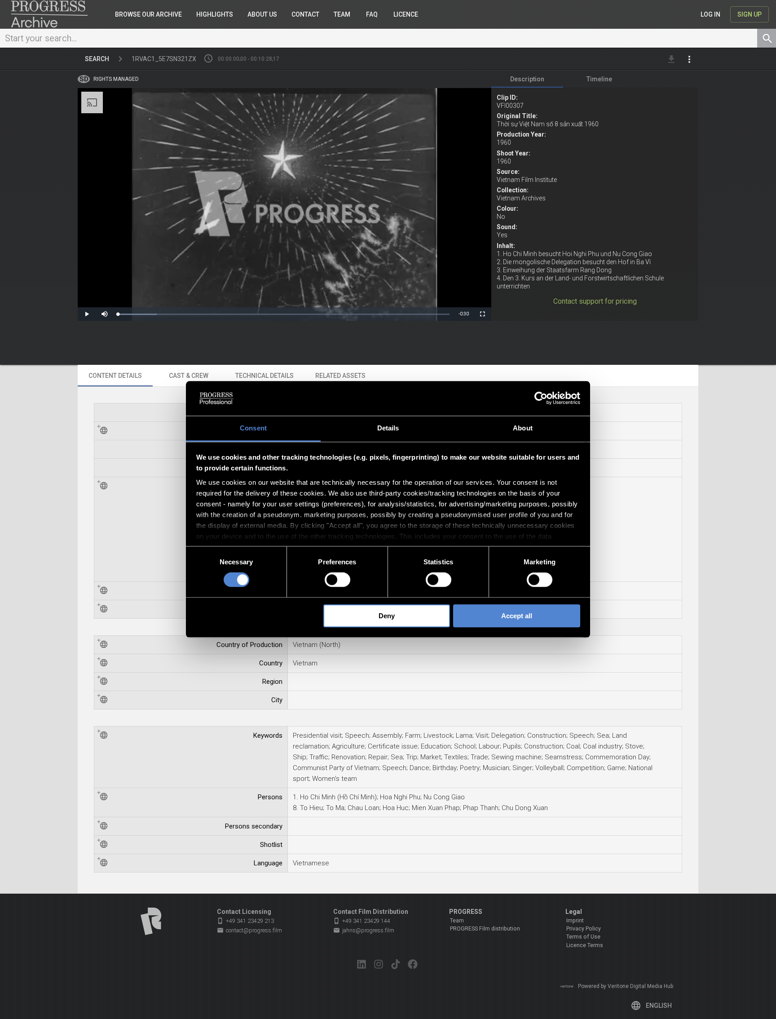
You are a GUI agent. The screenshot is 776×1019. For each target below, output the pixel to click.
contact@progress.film (249, 930)
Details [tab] (388, 428)
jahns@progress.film (363, 930)
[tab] (527, 79)
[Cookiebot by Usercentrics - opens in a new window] (541, 398)
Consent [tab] (253, 428)
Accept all (516, 616)
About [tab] (523, 428)
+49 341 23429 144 (361, 920)
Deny (387, 616)
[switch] (337, 579)
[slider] (284, 314)
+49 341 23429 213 (245, 920)
